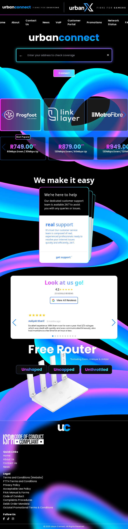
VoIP (58, 22)
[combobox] (65, 55)
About (15, 22)
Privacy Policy (11, 485)
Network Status (113, 22)
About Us (8, 459)
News (6, 467)
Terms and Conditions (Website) (23, 477)
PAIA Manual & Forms (16, 492)
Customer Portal (74, 22)
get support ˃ (64, 257)
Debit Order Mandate (16, 504)
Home (6, 455)
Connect (64, 73)
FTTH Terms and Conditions (20, 481)
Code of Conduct (13, 496)
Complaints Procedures (17, 500)
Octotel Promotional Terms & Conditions (28, 507)
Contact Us (31, 22)
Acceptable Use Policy (17, 489)
